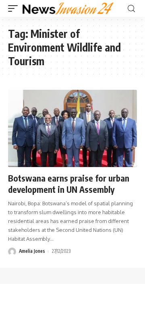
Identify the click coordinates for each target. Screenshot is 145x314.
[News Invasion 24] (68, 8)
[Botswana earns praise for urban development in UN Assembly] (72, 128)
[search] (131, 8)
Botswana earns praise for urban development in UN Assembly (68, 183)
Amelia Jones (32, 251)
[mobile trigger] (15, 8)
